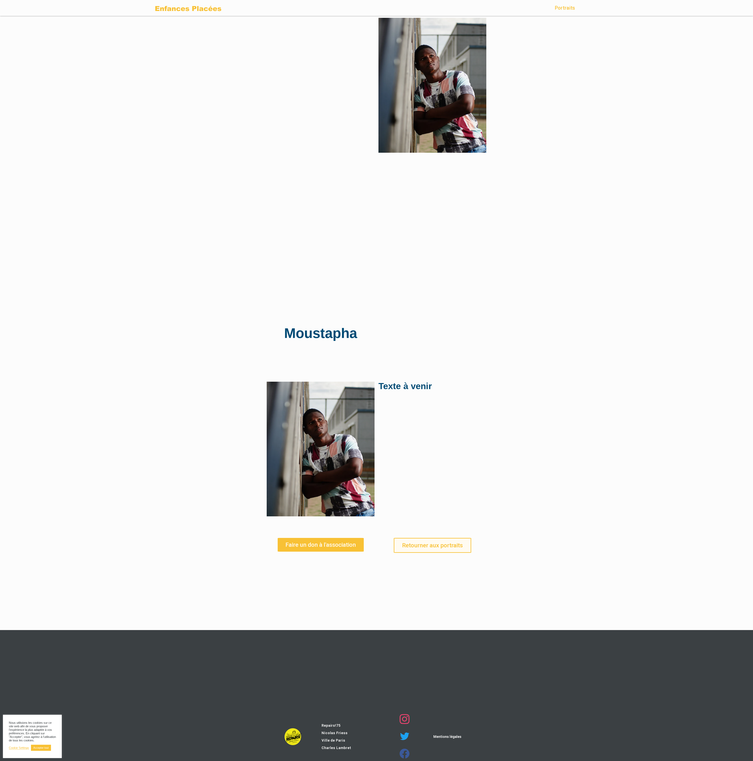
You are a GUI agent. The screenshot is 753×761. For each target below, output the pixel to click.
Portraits (565, 8)
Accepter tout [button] (41, 747)
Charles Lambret (336, 748)
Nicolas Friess (335, 733)
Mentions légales (447, 737)
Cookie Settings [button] (19, 747)
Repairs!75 (331, 725)
